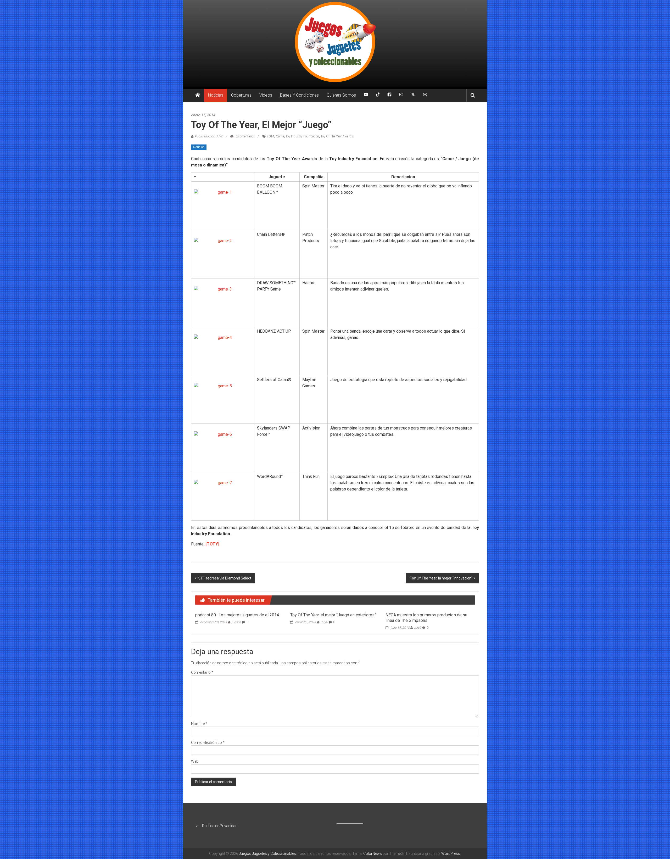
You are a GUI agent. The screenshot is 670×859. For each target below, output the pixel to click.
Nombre (199, 724)
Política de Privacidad (219, 826)
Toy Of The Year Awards (337, 136)
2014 (270, 136)
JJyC (324, 622)
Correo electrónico (208, 742)
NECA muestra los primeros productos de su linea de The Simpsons (426, 617)
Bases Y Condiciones (299, 95)
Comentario (202, 672)
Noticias (215, 95)
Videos (265, 95)
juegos (236, 622)
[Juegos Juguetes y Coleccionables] (335, 43)
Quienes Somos (341, 95)
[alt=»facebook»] (389, 95)
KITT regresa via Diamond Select (224, 578)
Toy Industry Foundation (302, 136)
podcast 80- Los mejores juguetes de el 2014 (237, 614)
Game (280, 136)
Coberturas (241, 95)
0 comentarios (245, 136)
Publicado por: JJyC (209, 136)
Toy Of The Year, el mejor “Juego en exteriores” (333, 614)
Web (194, 761)
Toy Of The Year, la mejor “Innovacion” (441, 578)
